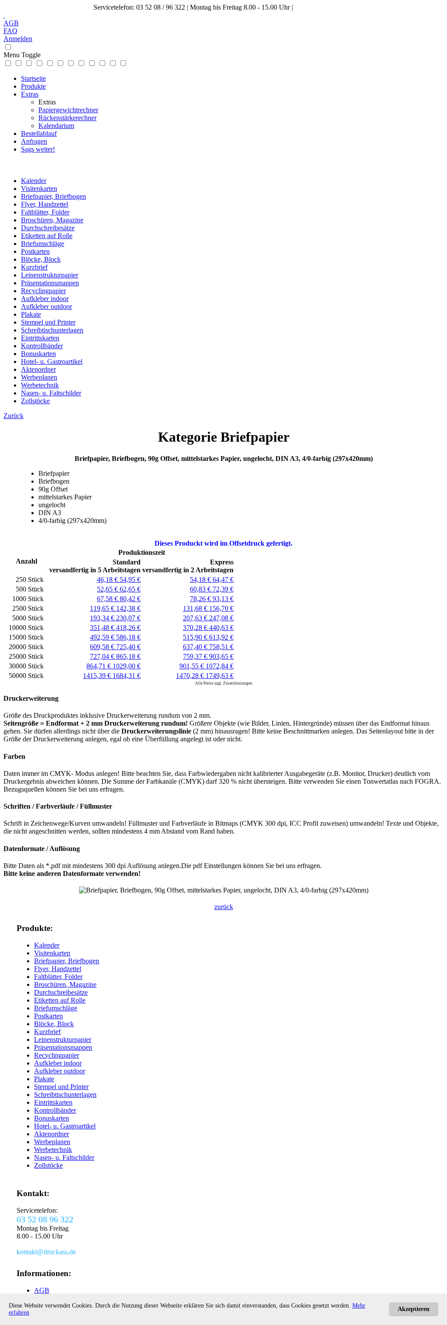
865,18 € (128, 656)
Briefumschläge (42, 243)
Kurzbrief (34, 267)
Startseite (33, 78)
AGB (11, 23)
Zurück (13, 415)
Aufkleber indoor (45, 298)
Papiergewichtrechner (68, 110)
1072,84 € (220, 666)
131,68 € (196, 608)
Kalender (33, 180)
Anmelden (17, 38)
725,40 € (128, 646)
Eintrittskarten (40, 338)
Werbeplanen (39, 377)
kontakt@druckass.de (324, 7)
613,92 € (221, 637)
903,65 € (221, 656)
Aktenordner (38, 369)
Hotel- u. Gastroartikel (52, 361)
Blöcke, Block (41, 259)
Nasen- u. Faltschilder (51, 393)
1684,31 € (127, 675)
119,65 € (103, 608)
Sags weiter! (38, 149)
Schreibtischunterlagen (52, 330)
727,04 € (103, 656)
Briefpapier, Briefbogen (53, 196)
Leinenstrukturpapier (49, 275)
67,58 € (108, 598)
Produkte (33, 86)
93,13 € (223, 598)
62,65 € (130, 589)
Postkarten (35, 251)
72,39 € (223, 589)
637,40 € (196, 646)
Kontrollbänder (42, 345)
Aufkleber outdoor (46, 306)
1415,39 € (98, 675)
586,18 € (128, 637)
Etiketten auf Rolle (46, 235)
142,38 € (128, 608)
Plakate (31, 314)
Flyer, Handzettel (44, 204)
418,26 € (128, 627)
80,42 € (130, 598)
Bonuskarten (38, 353)
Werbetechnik (40, 385)
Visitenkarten (39, 188)
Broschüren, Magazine (52, 220)
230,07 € (128, 618)
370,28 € (196, 627)
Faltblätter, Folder (45, 212)
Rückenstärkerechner (67, 117)
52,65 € (108, 589)
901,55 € (192, 666)
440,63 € (221, 627)
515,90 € (196, 637)
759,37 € (196, 656)
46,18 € (108, 579)
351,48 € (103, 627)
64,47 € (223, 579)
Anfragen (34, 141)
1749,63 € (220, 675)
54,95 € (130, 579)
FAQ (10, 31)
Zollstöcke (35, 401)
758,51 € (221, 646)
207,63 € (196, 618)
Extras (29, 94)
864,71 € (99, 666)
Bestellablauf (39, 133)
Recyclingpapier (43, 290)
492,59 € (103, 637)
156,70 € (221, 608)
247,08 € (221, 618)
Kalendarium (56, 125)
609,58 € (103, 646)
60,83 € (201, 589)
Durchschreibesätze (48, 228)
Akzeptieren (414, 1309)
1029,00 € (127, 666)
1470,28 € (191, 675)
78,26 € (201, 598)
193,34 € (103, 618)
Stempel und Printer (48, 322)
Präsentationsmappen (50, 283)
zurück (223, 906)
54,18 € (201, 579)
